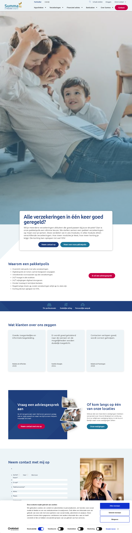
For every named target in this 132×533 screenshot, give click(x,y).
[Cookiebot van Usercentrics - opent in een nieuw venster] (13, 529)
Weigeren (114, 519)
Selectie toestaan (115, 513)
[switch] (61, 529)
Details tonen (111, 529)
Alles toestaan (115, 506)
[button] (90, 2)
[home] (13, 5)
